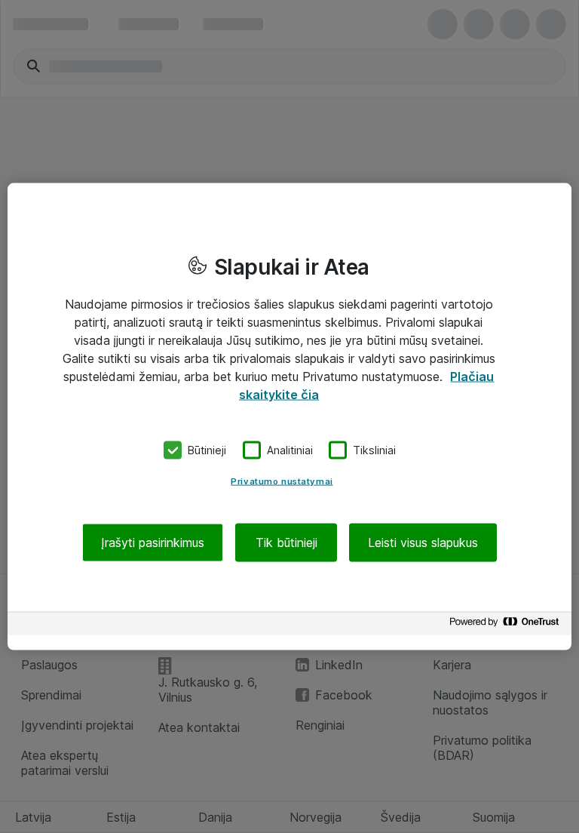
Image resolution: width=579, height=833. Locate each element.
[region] (289, 416)
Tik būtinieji (286, 541)
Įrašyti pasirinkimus (152, 541)
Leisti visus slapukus (423, 541)
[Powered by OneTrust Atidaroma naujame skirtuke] (506, 625)
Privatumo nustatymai (281, 480)
